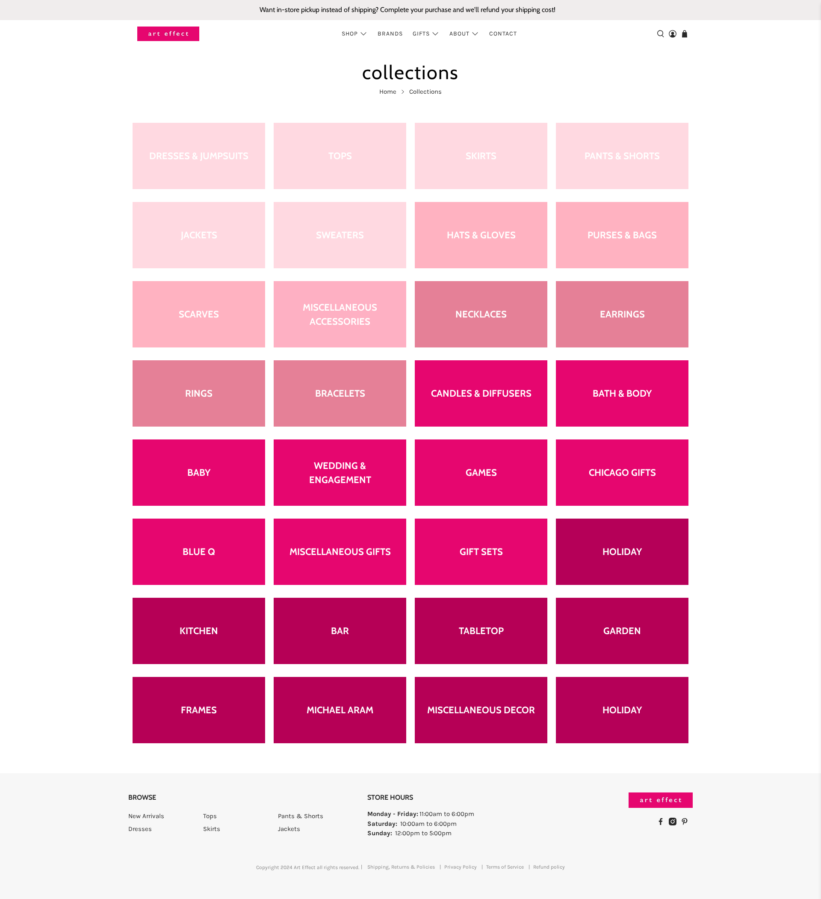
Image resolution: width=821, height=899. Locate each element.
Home (387, 92)
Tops (210, 816)
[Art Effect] (168, 34)
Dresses (140, 829)
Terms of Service (505, 867)
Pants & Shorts (300, 816)
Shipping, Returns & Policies (401, 867)
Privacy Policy (460, 867)
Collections (425, 92)
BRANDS (390, 33)
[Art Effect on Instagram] (675, 823)
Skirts (211, 829)
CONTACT (503, 33)
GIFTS (421, 33)
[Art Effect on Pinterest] (687, 823)
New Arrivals (146, 816)
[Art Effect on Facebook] (663, 823)
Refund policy (549, 867)
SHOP (350, 33)
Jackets (289, 829)
